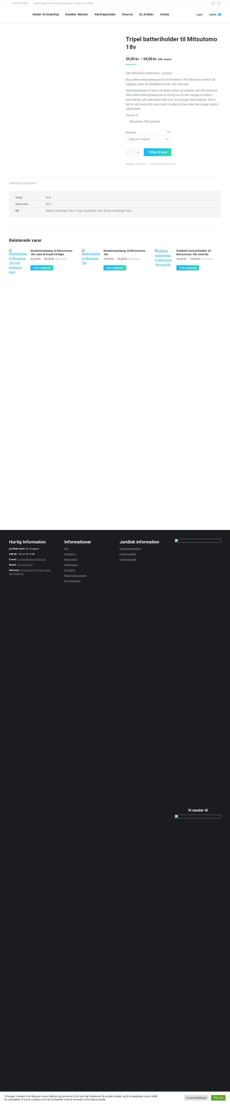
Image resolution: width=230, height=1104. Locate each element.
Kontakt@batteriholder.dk (31, 559)
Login (199, 14)
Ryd (169, 131)
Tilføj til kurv (157, 152)
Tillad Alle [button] (218, 1097)
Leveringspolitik (128, 559)
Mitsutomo (141, 164)
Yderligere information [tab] (23, 183)
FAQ (66, 548)
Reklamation (71, 564)
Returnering (70, 559)
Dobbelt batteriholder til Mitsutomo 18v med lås (193, 252)
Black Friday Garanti (75, 575)
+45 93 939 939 (25, 564)
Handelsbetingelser (130, 548)
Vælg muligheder (42, 268)
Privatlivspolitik (127, 554)
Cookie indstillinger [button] (196, 1097)
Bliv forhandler (72, 580)
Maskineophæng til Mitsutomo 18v (124, 252)
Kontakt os (70, 554)
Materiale (131, 132)
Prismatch (69, 570)
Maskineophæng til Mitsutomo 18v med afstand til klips (51, 252)
